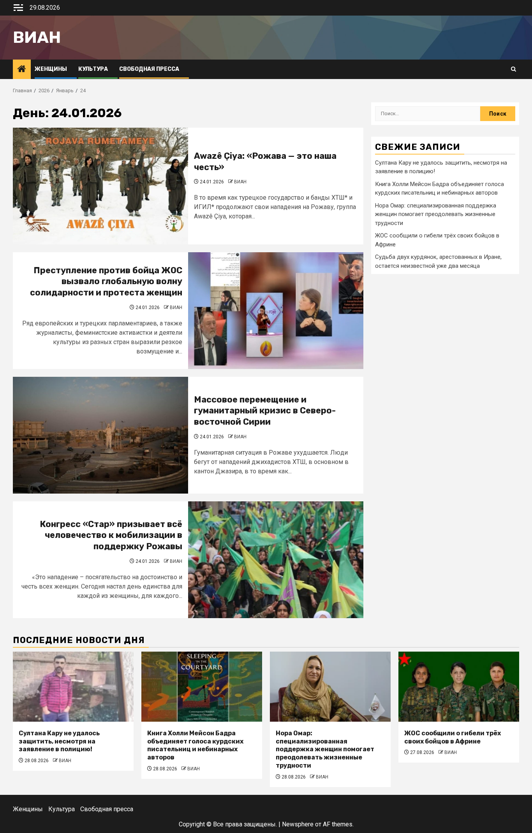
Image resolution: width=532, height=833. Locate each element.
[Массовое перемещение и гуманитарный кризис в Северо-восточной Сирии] (100, 435)
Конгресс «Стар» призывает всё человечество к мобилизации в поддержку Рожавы (111, 535)
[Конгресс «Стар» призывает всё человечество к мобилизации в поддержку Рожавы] (275, 559)
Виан (37, 37)
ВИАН (240, 182)
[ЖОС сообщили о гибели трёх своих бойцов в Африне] (458, 687)
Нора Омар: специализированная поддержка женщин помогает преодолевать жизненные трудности (435, 214)
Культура (93, 69)
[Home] (22, 69)
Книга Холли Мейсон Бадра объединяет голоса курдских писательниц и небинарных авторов (195, 745)
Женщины (51, 69)
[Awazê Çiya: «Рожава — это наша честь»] (100, 186)
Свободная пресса (149, 69)
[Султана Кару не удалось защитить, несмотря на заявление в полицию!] (73, 687)
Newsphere (298, 824)
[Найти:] (427, 113)
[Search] (513, 69)
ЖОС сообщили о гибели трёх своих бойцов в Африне (452, 737)
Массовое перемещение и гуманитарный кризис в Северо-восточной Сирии (265, 410)
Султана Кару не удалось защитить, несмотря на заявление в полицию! (59, 741)
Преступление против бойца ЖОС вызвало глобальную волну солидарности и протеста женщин (106, 281)
